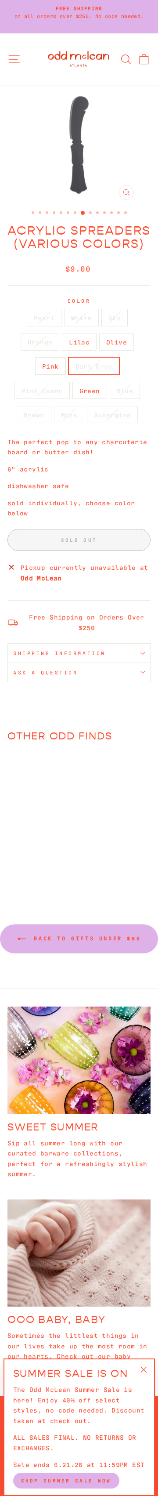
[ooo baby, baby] (79, 1253)
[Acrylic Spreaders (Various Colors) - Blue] (19, 871)
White (81, 317)
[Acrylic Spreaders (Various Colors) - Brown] (29, 871)
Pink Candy (42, 390)
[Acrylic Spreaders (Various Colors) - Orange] (44, 854)
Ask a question (45, 672)
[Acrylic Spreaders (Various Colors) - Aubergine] (50, 871)
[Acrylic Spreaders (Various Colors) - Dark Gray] (34, 863)
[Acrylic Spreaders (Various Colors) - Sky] (34, 854)
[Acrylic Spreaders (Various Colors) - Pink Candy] (44, 863)
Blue (125, 390)
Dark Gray (93, 366)
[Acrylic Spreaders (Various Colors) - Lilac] (54, 854)
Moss (69, 414)
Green (89, 390)
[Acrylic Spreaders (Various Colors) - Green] (54, 863)
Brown (34, 414)
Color (79, 300)
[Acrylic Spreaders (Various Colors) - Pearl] (14, 854)
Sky (114, 317)
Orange (40, 341)
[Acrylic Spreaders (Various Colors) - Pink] (24, 863)
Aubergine (112, 414)
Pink (50, 366)
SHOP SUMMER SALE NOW (66, 1480)
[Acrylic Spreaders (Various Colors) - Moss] (39, 871)
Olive (116, 341)
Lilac (79, 341)
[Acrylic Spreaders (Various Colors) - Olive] (14, 863)
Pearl (44, 317)
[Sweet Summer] (79, 1060)
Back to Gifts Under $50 (85, 938)
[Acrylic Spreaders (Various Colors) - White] (24, 854)
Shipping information (59, 652)
